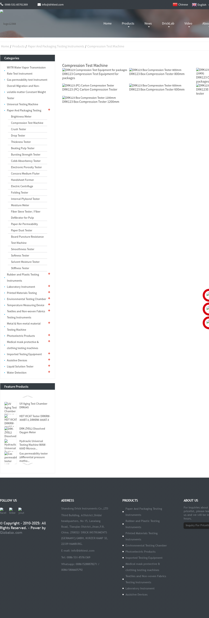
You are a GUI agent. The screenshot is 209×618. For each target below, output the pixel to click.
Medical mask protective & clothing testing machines (23, 345)
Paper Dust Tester (21, 230)
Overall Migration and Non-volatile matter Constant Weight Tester (26, 92)
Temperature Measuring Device (25, 305)
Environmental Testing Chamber (26, 299)
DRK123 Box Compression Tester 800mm (157, 74)
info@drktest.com (82, 550)
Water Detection (17, 372)
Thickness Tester (21, 142)
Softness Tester (20, 255)
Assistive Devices (17, 360)
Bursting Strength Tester (25, 154)
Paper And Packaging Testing (24, 110)
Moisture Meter (20, 205)
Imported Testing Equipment (24, 354)
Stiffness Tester (20, 268)
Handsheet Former (22, 180)
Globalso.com (11, 532)
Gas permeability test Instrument (27, 80)
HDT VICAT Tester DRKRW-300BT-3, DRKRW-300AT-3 (34, 418)
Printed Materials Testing (22, 293)
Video (188, 23)
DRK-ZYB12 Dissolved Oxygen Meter (32, 430)
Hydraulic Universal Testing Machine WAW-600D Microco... (32, 444)
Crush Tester (18, 129)
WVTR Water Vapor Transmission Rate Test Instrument (26, 70)
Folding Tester (19, 192)
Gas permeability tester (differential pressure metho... (33, 457)
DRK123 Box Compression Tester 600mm (157, 89)
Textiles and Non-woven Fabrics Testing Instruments (26, 314)
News (148, 23)
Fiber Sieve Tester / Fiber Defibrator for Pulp (25, 214)
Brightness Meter (21, 116)
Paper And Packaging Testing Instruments (56, 46)
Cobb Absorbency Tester (26, 161)
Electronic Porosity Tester (26, 167)
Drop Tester (18, 135)
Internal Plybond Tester (25, 199)
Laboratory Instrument (21, 287)
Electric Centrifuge (22, 186)
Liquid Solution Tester (20, 366)
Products (128, 23)
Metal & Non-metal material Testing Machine (24, 326)
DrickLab (168, 23)
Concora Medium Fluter (25, 173)
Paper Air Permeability (24, 224)
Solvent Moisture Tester (25, 262)
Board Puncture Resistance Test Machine (27, 240)
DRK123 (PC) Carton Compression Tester (89, 89)
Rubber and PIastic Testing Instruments (23, 277)
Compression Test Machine (105, 46)
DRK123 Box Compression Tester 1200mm (90, 102)
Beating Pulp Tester (22, 148)
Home (107, 23)
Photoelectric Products (21, 336)
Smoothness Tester (22, 249)
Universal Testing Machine (22, 104)
